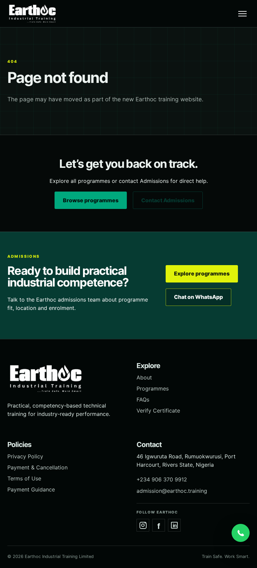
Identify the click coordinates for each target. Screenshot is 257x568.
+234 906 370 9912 (162, 479)
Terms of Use (24, 478)
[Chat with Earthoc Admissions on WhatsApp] (241, 533)
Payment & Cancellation (37, 467)
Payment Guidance (31, 489)
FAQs (143, 399)
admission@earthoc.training (172, 490)
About (144, 377)
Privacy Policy (25, 456)
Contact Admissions (167, 200)
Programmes (153, 388)
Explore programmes (202, 273)
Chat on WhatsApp (198, 297)
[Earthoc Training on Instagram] (143, 525)
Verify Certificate (158, 410)
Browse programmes (90, 200)
